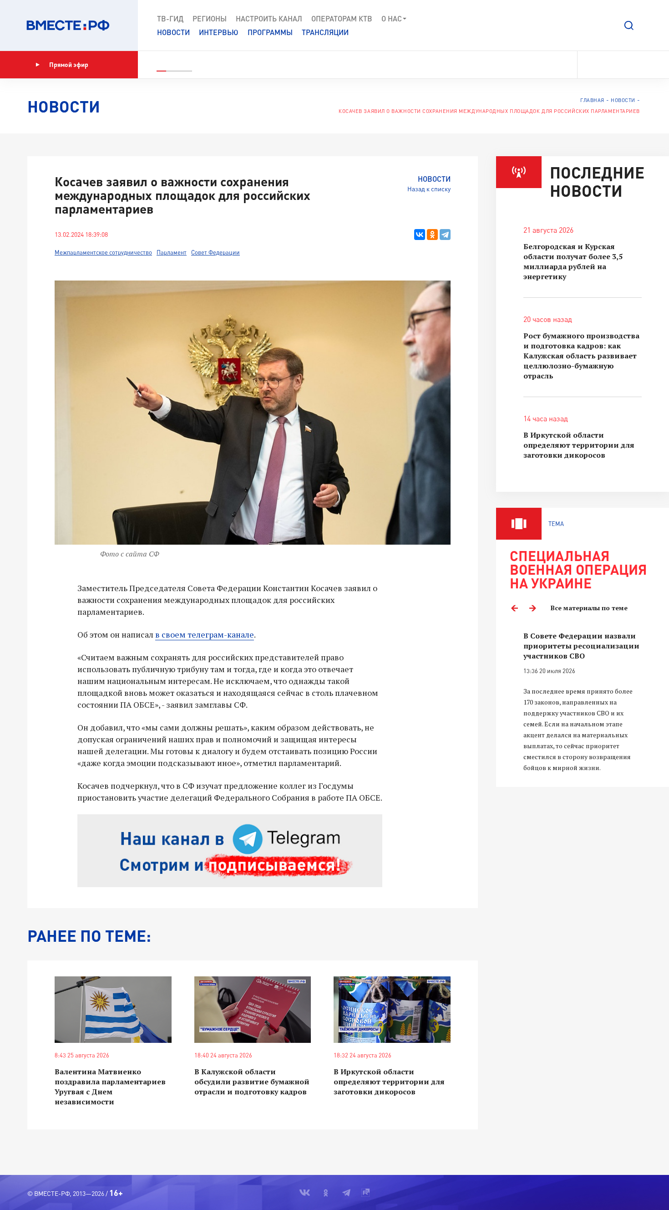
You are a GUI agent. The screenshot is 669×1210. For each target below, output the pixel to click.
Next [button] (532, 608)
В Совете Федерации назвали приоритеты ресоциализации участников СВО (581, 646)
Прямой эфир (68, 64)
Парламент (172, 252)
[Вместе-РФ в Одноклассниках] (607, 65)
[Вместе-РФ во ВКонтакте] (590, 65)
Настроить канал (269, 18)
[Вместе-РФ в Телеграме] (623, 65)
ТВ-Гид (170, 18)
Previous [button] (514, 608)
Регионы (210, 18)
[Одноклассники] (432, 234)
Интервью (218, 32)
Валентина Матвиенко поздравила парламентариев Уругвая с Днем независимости (110, 1087)
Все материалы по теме (589, 607)
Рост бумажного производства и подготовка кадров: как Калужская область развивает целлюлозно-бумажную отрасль (581, 356)
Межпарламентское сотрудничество (103, 252)
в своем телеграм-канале (204, 634)
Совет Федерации (215, 252)
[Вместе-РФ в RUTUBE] (638, 65)
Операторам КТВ (341, 18)
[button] (629, 25)
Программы (270, 32)
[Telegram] (445, 234)
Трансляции (325, 32)
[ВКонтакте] (419, 234)
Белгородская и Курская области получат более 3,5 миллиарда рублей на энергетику (573, 261)
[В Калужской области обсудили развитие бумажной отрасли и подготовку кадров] (252, 1009)
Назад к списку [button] (429, 189)
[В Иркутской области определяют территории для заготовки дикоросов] (392, 1009)
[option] (582, 702)
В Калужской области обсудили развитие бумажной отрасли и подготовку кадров (251, 1082)
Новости (173, 32)
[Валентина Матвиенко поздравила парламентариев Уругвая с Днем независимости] (113, 1009)
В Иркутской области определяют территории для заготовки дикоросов (389, 1082)
